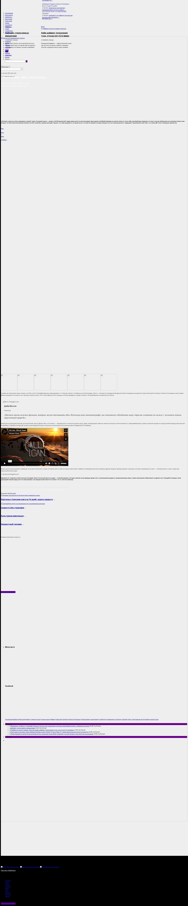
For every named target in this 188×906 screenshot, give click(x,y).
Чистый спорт (154, 719)
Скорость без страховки (12, 507)
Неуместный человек (11, 524)
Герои (39, 719)
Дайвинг (52, 719)
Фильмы (13, 483)
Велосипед (9, 15)
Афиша (7, 53)
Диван (7, 45)
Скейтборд (9, 31)
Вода (7, 43)
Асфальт (8, 41)
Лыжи (7, 23)
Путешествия (85, 719)
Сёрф (7, 29)
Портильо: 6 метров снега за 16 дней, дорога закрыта (27, 499)
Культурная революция (12, 516)
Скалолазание (94, 719)
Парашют (8, 27)
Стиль (129, 719)
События (124, 719)
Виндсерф (8, 19)
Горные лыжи (5, 483)
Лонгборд (8, 25)
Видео (7, 57)
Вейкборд (8, 17)
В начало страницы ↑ (8, 592)
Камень (8, 47)
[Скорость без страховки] (23, 504)
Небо (7, 49)
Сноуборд (8, 33)
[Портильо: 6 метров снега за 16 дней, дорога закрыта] (20, 495)
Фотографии (145, 719)
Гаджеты (33, 719)
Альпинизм (9, 13)
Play (2, 129)
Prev (2, 132)
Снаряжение (110, 719)
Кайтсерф (8, 21)
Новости (8, 55)
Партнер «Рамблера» (8, 870)
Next (2, 136)
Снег (6, 51)
